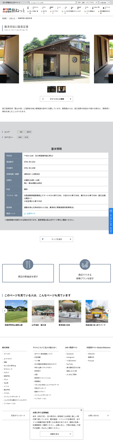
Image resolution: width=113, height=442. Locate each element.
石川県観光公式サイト (14, 10)
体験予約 (51, 8)
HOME (4, 18)
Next (107, 59)
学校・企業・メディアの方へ (43, 367)
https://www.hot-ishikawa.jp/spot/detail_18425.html (97, 313)
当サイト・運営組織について (43, 354)
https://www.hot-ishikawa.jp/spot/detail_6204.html (16, 313)
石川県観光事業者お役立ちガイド (45, 364)
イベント (59, 8)
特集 (28, 8)
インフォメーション (10, 403)
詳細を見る (54, 434)
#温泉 (20, 137)
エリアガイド (55, 12)
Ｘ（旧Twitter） (71, 360)
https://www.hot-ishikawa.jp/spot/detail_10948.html (43, 313)
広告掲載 (37, 357)
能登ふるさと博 (72, 371)
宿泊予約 (79, 8)
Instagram (70, 357)
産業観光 (37, 381)
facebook (70, 354)
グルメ (66, 8)
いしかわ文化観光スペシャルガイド (72, 12)
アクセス (86, 8)
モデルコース (36, 8)
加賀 (21, 132)
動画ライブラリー (40, 391)
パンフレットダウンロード (12, 396)
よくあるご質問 (95, 8)
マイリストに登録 (57, 99)
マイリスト (107, 8)
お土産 (72, 8)
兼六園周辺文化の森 (105, 12)
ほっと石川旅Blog (10, 365)
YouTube (70, 364)
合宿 (36, 374)
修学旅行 (37, 371)
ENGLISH (91, 354)
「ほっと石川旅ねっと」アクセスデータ (46, 385)
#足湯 (26, 137)
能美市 (29, 132)
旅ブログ (45, 12)
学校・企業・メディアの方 (86, 2)
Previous (5, 59)
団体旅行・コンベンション (42, 378)
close (81, 410)
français (91, 360)
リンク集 (37, 360)
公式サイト (31, 213)
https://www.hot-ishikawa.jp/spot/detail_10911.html (70, 313)
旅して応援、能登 (33, 12)
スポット (44, 8)
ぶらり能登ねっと (91, 12)
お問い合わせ (93, 415)
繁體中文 (91, 357)
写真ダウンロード (40, 388)
